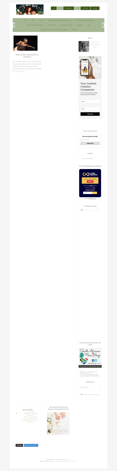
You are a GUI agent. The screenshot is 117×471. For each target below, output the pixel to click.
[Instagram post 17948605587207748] (23, 433)
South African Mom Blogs (30, 9)
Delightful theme (59, 459)
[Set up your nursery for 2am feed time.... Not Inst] (23, 430)
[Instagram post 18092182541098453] (29, 433)
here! (84, 4)
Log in (76, 461)
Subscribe (94, 44)
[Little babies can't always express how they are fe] (18, 430)
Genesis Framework (64, 461)
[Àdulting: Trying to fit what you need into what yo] (35, 437)
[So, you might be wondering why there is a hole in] (35, 430)
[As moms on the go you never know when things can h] (18, 433)
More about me (95, 42)
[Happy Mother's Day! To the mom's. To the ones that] (35, 441)
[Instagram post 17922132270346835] (18, 441)
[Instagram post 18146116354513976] (18, 437)
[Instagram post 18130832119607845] (29, 437)
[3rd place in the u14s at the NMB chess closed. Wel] (29, 426)
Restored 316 (67, 459)
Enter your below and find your (90, 188)
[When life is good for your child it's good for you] (29, 430)
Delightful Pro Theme (53, 461)
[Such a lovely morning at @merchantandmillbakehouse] (23, 437)
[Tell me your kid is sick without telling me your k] (23, 426)
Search (94, 193)
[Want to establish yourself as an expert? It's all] (35, 426)
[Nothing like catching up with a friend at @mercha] (18, 426)
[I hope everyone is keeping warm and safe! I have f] (29, 441)
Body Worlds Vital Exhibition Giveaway (27, 56)
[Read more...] (20, 71)
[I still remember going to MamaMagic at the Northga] (35, 433)
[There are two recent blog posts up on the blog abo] (23, 441)
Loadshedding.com (92, 198)
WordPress (71, 461)
